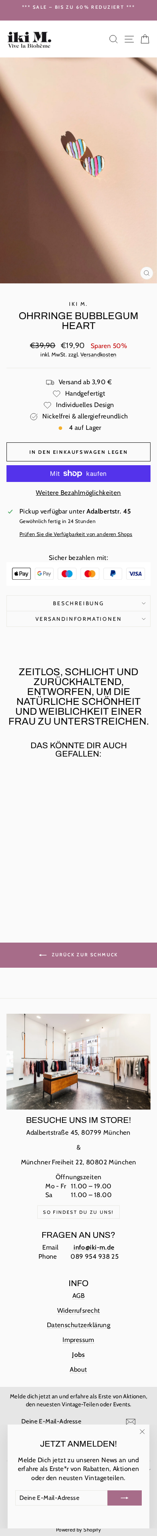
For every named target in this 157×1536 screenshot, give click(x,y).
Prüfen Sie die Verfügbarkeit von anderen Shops (76, 534)
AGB (78, 1295)
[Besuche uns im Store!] (78, 1062)
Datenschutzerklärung (79, 1325)
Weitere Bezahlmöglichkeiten (78, 492)
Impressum (78, 1340)
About (78, 1369)
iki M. (78, 304)
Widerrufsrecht (78, 1310)
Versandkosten (98, 354)
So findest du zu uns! (78, 1212)
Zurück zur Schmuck (84, 954)
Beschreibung (78, 603)
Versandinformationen (78, 618)
